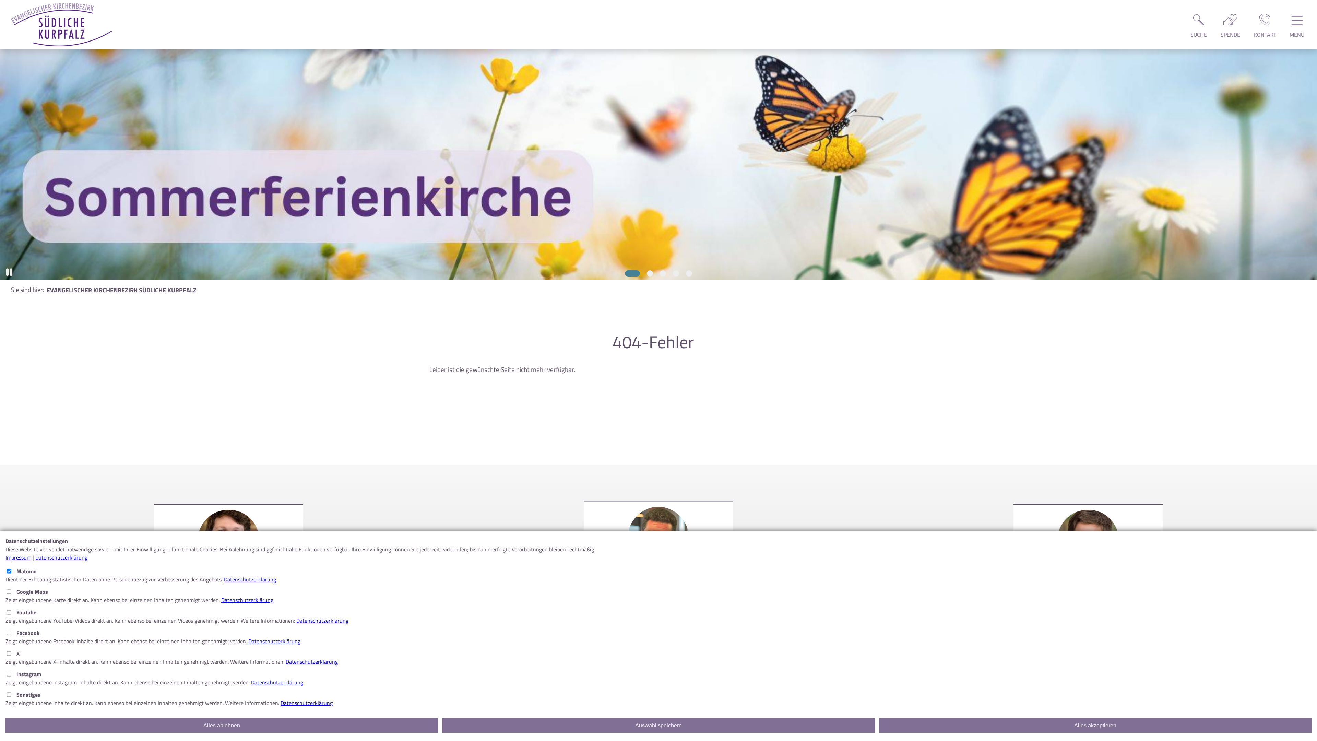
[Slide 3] (663, 273)
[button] (9, 272)
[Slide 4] (676, 273)
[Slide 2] (645, 273)
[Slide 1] (628, 273)
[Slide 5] (689, 273)
